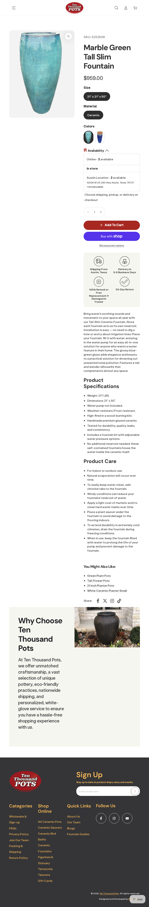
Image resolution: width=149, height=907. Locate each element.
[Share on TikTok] (119, 601)
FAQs (12, 828)
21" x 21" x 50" (96, 96)
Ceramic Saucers (50, 827)
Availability (96, 150)
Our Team (73, 822)
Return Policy (18, 858)
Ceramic (93, 115)
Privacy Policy (19, 834)
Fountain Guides (78, 834)
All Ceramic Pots (49, 821)
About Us (73, 816)
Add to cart (114, 225)
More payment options (111, 245)
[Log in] (125, 8)
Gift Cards (45, 881)
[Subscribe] (135, 791)
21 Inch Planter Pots (100, 585)
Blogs (71, 828)
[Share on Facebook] (98, 601)
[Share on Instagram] (112, 601)
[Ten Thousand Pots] (25, 790)
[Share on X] (105, 601)
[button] (116, 8)
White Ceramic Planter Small (107, 590)
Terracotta (45, 869)
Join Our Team (19, 840)
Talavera (44, 875)
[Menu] (14, 8)
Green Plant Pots (99, 575)
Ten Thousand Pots (109, 893)
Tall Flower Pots (98, 580)
